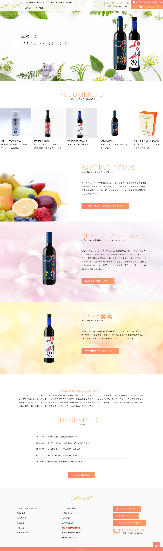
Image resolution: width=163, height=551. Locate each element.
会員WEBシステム (125, 516)
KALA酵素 (50, 2)
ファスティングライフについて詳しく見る (104, 206)
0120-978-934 (116, 4)
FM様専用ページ (69, 537)
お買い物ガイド (69, 513)
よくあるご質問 (69, 508)
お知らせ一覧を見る (80, 475)
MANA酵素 (60, 2)
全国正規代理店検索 (71, 528)
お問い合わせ (68, 523)
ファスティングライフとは (34, 2)
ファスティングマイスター (128, 523)
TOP (157, 546)
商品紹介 (69, 2)
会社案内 (66, 518)
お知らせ (28, 8)
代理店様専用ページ (71, 533)
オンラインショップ (125, 509)
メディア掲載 (38, 8)
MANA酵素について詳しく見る (99, 351)
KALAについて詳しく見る (96, 281)
